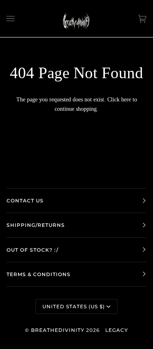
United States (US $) (73, 306)
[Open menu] (19, 18)
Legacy (116, 330)
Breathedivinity (57, 330)
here (126, 99)
